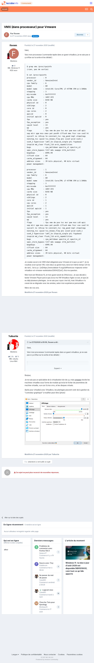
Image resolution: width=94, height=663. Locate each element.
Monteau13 (43, 607)
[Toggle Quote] (28, 342)
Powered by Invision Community (47, 659)
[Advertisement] (47, 17)
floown (17, 34)
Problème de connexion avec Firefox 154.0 (45, 548)
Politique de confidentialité (31, 654)
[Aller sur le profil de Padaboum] (36, 564)
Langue (15, 654)
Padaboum (43, 565)
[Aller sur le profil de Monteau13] (36, 603)
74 (18, 356)
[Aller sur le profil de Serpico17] (36, 547)
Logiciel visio (47, 590)
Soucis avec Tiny (46, 563)
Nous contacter (50, 654)
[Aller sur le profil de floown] (6, 34)
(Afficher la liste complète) (13, 543)
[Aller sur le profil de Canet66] (36, 576)
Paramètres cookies (75, 654)
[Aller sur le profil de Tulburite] (13, 344)
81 (14, 66)
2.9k (12, 356)
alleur (6, 550)
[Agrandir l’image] (57, 421)
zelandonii (31, 462)
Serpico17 (43, 553)
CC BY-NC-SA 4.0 (47, 657)
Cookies (61, 654)
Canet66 (42, 580)
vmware (78, 380)
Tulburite (13, 336)
